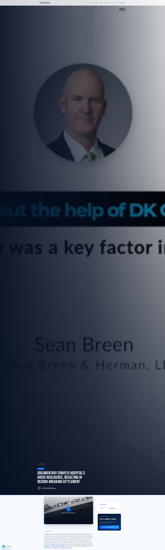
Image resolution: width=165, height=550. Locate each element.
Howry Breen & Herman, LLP (59, 546)
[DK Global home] (44, 3)
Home (91, 2)
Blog (106, 2)
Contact (122, 2)
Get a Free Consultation (108, 527)
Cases (101, 2)
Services (96, 2)
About (110, 2)
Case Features (42, 464)
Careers (115, 2)
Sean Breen (47, 546)
